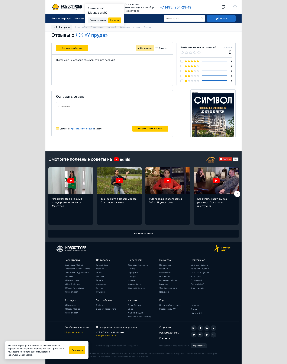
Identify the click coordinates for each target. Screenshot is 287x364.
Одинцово (101, 284)
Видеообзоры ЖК (167, 309)
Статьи (194, 309)
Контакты (165, 338)
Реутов (99, 288)
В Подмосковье (71, 280)
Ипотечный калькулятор (139, 316)
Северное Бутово (136, 288)
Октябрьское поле (168, 288)
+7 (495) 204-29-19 (175, 7)
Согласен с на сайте (81, 129)
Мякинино (164, 284)
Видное (99, 280)
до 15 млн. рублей (200, 268)
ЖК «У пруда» (91, 35)
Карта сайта (198, 345)
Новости (195, 305)
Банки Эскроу (134, 305)
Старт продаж (197, 288)
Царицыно (133, 272)
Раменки (163, 268)
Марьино (132, 280)
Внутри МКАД (197, 284)
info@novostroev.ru (73, 332)
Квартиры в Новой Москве (77, 268)
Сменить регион (98, 20)
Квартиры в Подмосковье (76, 272)
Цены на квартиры (61, 18)
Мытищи (100, 276)
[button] (237, 194)
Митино (131, 268)
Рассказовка (165, 272)
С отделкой (196, 280)
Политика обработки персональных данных (117, 345)
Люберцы (100, 268)
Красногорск (102, 265)
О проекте (165, 327)
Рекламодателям (169, 332)
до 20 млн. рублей (200, 272)
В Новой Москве (72, 284)
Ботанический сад (168, 280)
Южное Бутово (135, 284)
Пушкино (100, 292)
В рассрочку (197, 276)
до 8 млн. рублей (199, 265)
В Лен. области (71, 292)
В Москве (69, 276)
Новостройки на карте (170, 305)
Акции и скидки (135, 313)
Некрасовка (165, 265)
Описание (79, 18)
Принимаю (77, 350)
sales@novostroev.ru (106, 335)
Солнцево (132, 276)
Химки (99, 272)
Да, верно (114, 20)
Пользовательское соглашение (174, 345)
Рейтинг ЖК (196, 313)
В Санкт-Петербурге (74, 288)
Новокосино (165, 276)
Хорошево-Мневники (138, 265)
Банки (130, 309)
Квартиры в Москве (73, 265)
